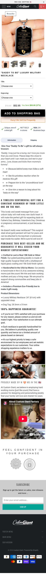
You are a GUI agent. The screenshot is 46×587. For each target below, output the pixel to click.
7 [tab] (29, 52)
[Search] (36, 6)
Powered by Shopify (31, 550)
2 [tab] (17, 52)
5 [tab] (24, 52)
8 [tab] (31, 52)
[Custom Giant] (23, 6)
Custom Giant (18, 550)
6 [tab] (26, 52)
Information (12, 140)
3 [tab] (19, 52)
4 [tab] (22, 52)
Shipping (33, 140)
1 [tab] (15, 52)
